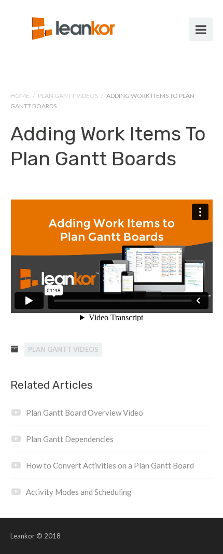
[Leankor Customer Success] (75, 27)
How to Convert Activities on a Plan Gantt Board (110, 465)
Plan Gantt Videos (68, 96)
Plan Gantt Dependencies (70, 439)
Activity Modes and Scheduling (79, 491)
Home (20, 96)
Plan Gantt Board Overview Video (84, 412)
